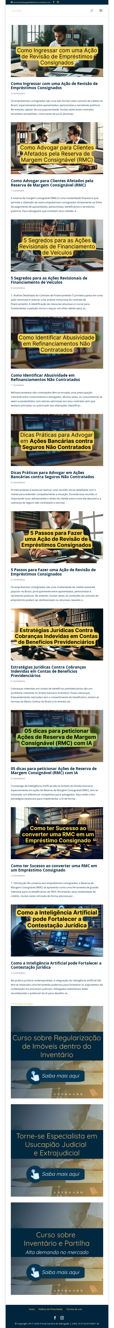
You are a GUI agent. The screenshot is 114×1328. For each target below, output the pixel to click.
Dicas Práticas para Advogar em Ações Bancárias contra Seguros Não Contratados (52, 475)
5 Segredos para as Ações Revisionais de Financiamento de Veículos (49, 280)
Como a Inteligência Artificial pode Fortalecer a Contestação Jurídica (56, 965)
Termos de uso (74, 1309)
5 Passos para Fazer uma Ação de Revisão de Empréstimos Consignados (53, 572)
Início (32, 1309)
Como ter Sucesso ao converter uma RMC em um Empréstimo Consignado (54, 868)
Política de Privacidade (50, 1309)
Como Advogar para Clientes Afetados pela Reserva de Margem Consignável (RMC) (52, 183)
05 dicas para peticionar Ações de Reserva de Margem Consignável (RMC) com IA (54, 771)
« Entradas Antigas (22, 1003)
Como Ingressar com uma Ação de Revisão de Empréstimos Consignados (54, 85)
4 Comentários (18, 93)
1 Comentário (17, 190)
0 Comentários (18, 287)
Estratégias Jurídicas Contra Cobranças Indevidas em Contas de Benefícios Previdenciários (48, 671)
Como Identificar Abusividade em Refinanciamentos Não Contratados (45, 377)
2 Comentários (18, 973)
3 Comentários (18, 875)
